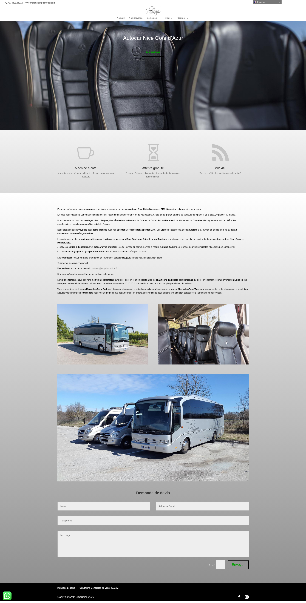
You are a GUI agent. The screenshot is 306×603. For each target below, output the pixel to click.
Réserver (153, 52)
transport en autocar (118, 209)
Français (261, 2)
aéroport (134, 251)
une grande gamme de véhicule (176, 215)
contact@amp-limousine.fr (104, 268)
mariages (89, 220)
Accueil (120, 18)
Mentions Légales (66, 588)
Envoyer (238, 565)
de (140, 251)
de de (165, 220)
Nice (140, 209)
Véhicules (152, 18)
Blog (167, 18)
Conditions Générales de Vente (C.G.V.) (99, 588)
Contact (181, 18)
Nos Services (136, 18)
